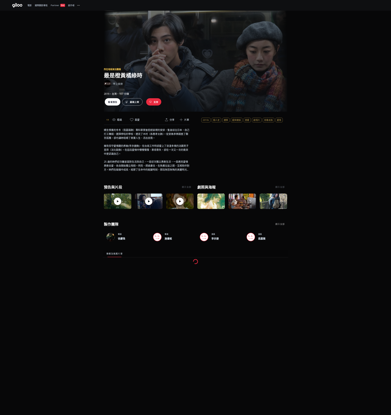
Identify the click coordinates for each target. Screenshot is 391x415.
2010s (206, 120)
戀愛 (247, 120)
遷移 (226, 120)
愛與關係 (236, 120)
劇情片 (256, 120)
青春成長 (268, 120)
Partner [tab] (57, 5)
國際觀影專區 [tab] (41, 5)
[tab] (78, 5)
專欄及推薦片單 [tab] (114, 253)
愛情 (279, 120)
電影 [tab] (29, 5)
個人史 (216, 120)
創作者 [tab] (71, 5)
